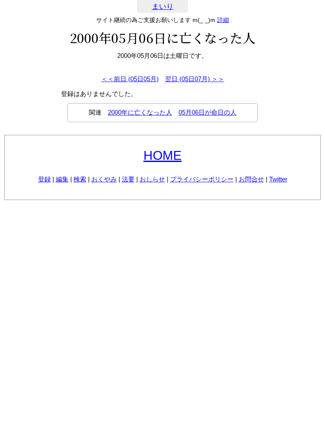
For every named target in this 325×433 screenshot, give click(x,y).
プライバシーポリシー (202, 179)
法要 (128, 179)
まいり (163, 7)
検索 (80, 179)
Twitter (278, 179)
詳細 (223, 19)
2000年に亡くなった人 (140, 112)
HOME (162, 155)
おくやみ (104, 179)
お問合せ (251, 179)
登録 (44, 179)
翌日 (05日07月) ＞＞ (194, 78)
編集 (62, 179)
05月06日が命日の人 (208, 112)
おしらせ (152, 179)
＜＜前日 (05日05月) (130, 78)
